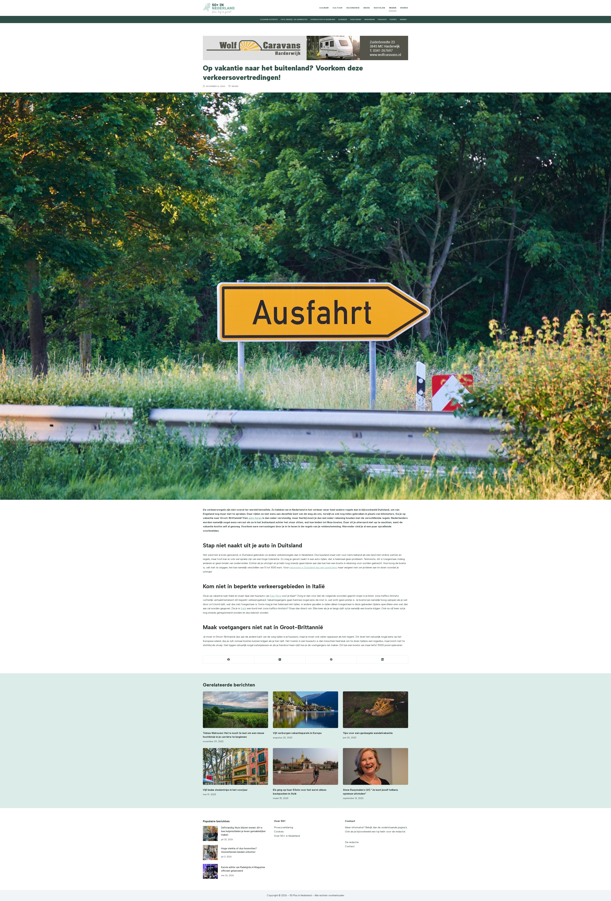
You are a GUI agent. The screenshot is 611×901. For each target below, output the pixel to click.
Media (366, 8)
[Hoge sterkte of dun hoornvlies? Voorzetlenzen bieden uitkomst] (210, 852)
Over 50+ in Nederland (287, 835)
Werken (403, 19)
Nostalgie (379, 8)
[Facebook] (228, 660)
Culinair (324, 8)
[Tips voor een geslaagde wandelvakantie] (375, 709)
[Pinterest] (331, 660)
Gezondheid (352, 8)
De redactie (352, 842)
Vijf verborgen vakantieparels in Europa (297, 733)
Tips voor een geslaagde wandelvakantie (368, 733)
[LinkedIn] (382, 660)
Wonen (404, 8)
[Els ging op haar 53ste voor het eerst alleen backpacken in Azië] (305, 766)
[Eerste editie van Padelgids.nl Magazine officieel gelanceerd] (210, 871)
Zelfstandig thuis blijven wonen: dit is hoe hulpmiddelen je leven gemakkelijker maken (243, 831)
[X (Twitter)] (280, 660)
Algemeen (342, 19)
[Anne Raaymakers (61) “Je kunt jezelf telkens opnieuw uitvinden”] (375, 766)
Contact (350, 846)
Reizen (392, 8)
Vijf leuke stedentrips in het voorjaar (225, 789)
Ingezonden (355, 19)
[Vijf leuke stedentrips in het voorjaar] (235, 766)
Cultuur (337, 8)
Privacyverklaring (283, 827)
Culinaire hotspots (269, 19)
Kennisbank (369, 19)
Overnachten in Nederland (322, 19)
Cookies (279, 831)
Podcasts (382, 19)
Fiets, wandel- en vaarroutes (294, 19)
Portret (393, 19)
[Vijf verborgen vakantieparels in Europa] (305, 709)
